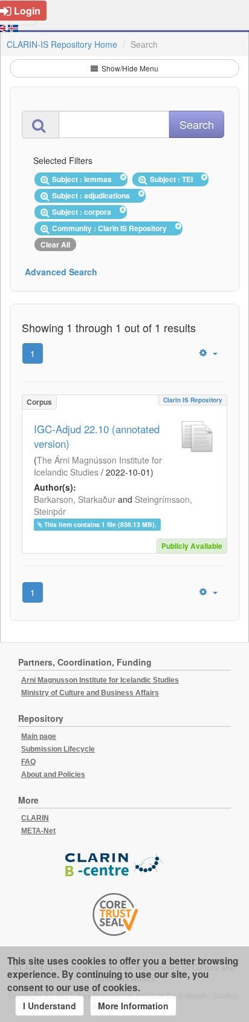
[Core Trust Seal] (115, 914)
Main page (38, 736)
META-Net (38, 831)
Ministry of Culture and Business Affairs (90, 693)
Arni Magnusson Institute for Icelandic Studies (100, 680)
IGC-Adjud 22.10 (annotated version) (97, 436)
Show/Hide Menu (129, 68)
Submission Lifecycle (58, 749)
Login (27, 11)
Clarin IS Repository (192, 400)
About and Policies (53, 774)
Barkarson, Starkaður (74, 499)
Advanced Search (61, 272)
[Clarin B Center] (115, 865)
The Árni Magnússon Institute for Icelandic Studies (98, 466)
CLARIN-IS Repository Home (62, 44)
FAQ (28, 762)
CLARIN (35, 818)
